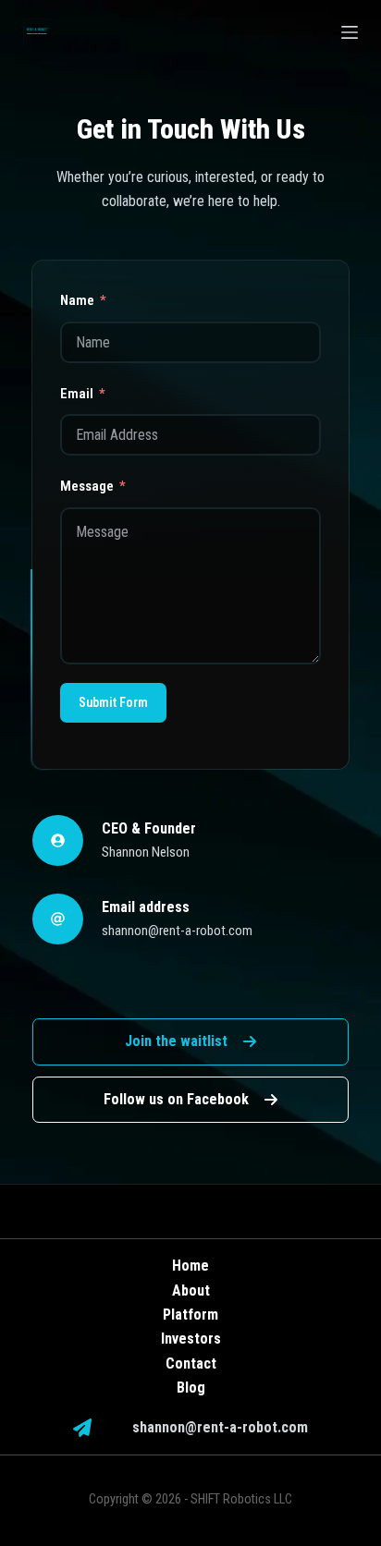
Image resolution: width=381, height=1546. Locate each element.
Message (87, 486)
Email (76, 393)
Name (77, 300)
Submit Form (113, 702)
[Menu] (349, 32)
